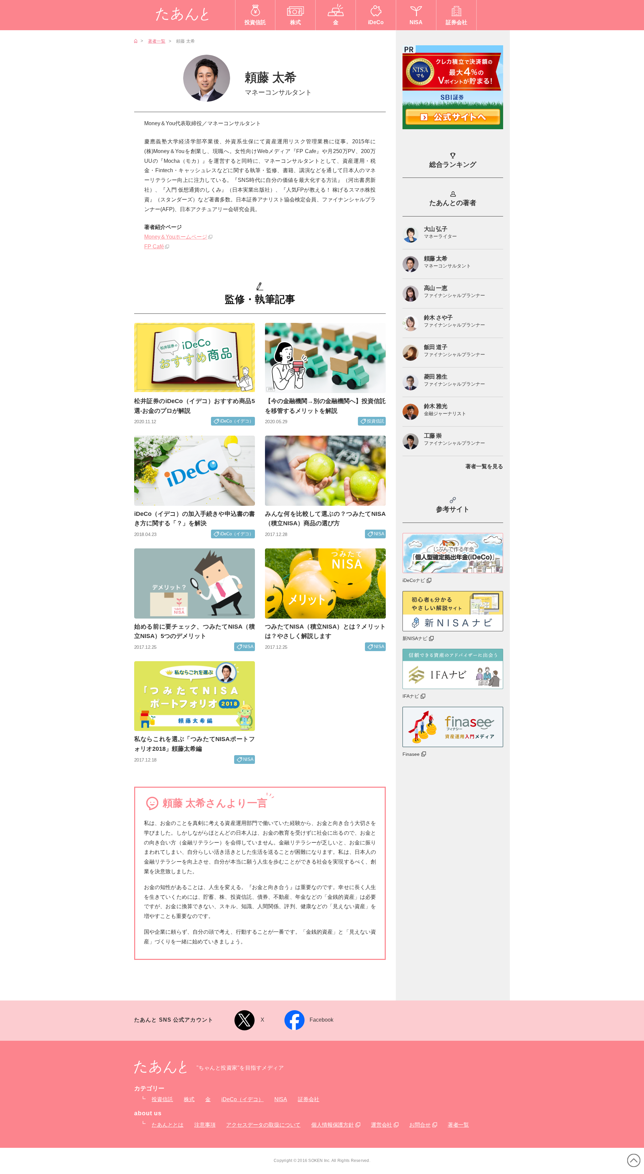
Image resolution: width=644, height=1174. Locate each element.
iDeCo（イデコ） (242, 1099)
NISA (280, 1099)
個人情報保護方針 (332, 1125)
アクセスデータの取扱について (263, 1125)
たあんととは (167, 1125)
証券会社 (308, 1099)
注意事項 (204, 1125)
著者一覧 (156, 41)
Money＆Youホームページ (175, 237)
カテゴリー (149, 1088)
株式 (189, 1099)
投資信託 (162, 1099)
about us (148, 1113)
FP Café (154, 246)
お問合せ (419, 1125)
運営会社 (381, 1125)
